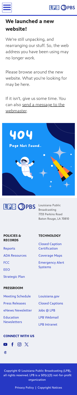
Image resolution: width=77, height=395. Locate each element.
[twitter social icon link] (28, 346)
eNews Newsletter (17, 310)
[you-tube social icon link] (6, 346)
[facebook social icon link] (14, 346)
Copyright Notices (50, 387)
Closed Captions (50, 303)
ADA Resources (15, 255)
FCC (6, 262)
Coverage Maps (50, 255)
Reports (9, 248)
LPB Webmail (48, 317)
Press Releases (14, 303)
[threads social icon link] (6, 354)
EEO (6, 270)
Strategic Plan (14, 277)
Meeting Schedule (17, 296)
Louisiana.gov (48, 296)
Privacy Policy (24, 387)
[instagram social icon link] (21, 346)
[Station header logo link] (62, 7)
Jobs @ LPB (46, 310)
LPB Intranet (47, 324)
